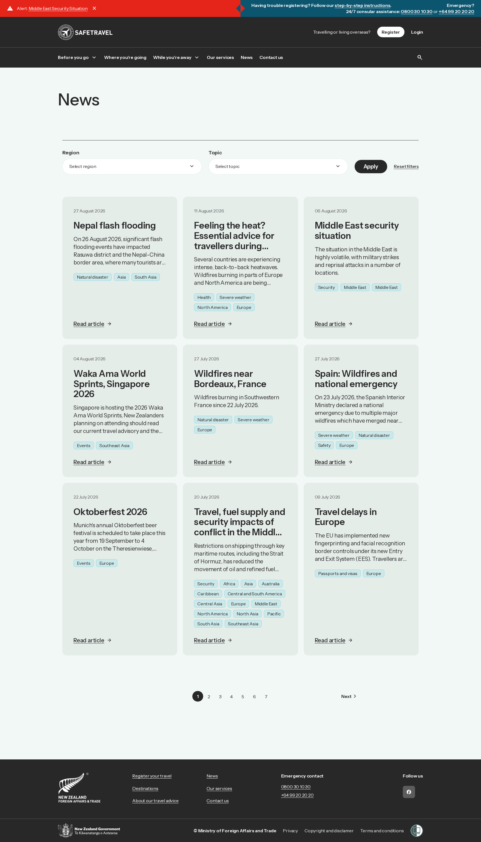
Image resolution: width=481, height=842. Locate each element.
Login (417, 32)
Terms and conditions (382, 830)
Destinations (145, 788)
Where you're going (125, 57)
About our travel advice (155, 800)
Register (391, 32)
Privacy (290, 830)
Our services (220, 57)
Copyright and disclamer (329, 830)
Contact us (271, 57)
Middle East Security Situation (58, 8)
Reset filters (406, 166)
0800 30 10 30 (296, 786)
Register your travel (151, 776)
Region (70, 153)
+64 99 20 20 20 (297, 795)
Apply (371, 166)
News (247, 57)
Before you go (73, 57)
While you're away (172, 57)
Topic (215, 153)
